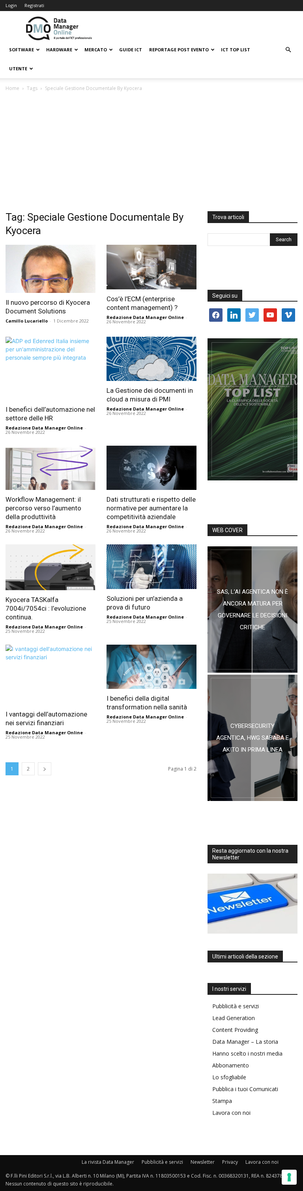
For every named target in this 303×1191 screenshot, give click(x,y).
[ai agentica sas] (252, 609)
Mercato (95, 50)
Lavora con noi (231, 1112)
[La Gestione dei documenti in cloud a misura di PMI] (151, 359)
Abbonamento (230, 1065)
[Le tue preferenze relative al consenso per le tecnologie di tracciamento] (289, 1177)
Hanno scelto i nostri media (247, 1053)
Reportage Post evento (179, 50)
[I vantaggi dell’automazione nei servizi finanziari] (50, 675)
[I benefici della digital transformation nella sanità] (151, 667)
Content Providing (235, 1029)
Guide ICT (130, 50)
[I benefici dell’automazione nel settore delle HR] (50, 368)
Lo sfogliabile (229, 1077)
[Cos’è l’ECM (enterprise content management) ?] (151, 267)
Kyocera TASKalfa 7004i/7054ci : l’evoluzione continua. (46, 608)
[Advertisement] (151, 152)
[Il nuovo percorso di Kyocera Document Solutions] (50, 269)
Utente (18, 68)
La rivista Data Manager (108, 1162)
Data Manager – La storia (245, 1041)
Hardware (59, 50)
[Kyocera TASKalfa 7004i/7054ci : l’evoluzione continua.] (50, 567)
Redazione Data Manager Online (145, 317)
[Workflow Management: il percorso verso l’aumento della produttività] (50, 468)
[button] (288, 50)
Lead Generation (233, 1018)
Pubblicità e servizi (235, 1006)
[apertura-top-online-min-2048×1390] (252, 409)
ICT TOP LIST (235, 50)
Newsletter (203, 1162)
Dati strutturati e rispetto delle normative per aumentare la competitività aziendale (151, 508)
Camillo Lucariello (27, 321)
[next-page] (44, 768)
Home (12, 88)
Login (11, 5)
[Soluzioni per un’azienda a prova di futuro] (151, 566)
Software (21, 50)
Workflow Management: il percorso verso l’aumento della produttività (43, 508)
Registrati (34, 5)
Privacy (230, 1162)
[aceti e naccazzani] (252, 738)
